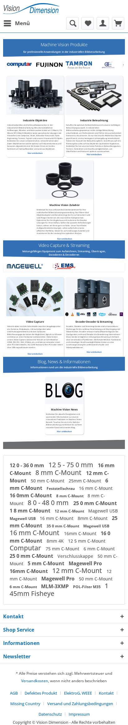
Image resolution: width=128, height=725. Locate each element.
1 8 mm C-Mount (31, 510)
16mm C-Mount (81, 533)
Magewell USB (103, 511)
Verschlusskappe (75, 556)
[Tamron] (79, 65)
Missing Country (25, 703)
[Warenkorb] (118, 23)
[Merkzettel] (87, 23)
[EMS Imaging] (64, 266)
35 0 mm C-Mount (63, 526)
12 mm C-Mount (70, 511)
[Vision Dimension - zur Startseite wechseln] (31, 8)
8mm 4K (56, 541)
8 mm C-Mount (59, 472)
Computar (26, 548)
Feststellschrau (61, 488)
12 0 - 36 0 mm (27, 465)
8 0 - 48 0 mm (49, 502)
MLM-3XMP (55, 586)
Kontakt (106, 693)
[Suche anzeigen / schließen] (72, 23)
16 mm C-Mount (95, 488)
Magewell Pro (85, 563)
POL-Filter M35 (87, 586)
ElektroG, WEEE (78, 693)
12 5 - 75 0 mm (71, 464)
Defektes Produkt (41, 693)
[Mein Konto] (103, 23)
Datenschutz (50, 714)
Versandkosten (34, 680)
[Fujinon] (49, 65)
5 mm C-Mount (47, 563)
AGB (14, 693)
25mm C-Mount (85, 481)
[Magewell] (25, 266)
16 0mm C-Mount (31, 495)
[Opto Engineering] (108, 65)
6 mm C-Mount (99, 549)
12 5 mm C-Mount (86, 541)
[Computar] (20, 65)
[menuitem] (16, 23)
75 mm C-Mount (63, 549)
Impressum (79, 714)
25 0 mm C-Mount (95, 503)
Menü (22, 23)
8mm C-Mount (93, 518)
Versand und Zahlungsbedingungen (80, 703)
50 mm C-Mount (48, 481)
